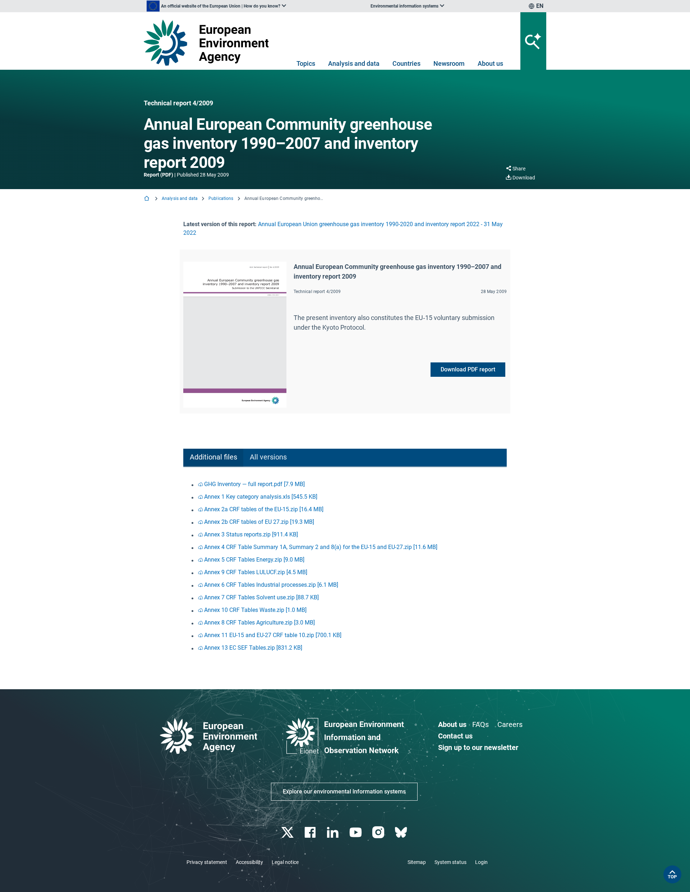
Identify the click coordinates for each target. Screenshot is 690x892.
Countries (406, 63)
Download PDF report (468, 369)
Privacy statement (207, 862)
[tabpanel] (345, 567)
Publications (220, 198)
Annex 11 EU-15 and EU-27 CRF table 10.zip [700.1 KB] (272, 635)
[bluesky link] (401, 832)
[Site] (209, 42)
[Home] (147, 199)
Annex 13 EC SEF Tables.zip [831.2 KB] (253, 647)
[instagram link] (379, 832)
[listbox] (216, 6)
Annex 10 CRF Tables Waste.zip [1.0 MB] (255, 610)
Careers (510, 724)
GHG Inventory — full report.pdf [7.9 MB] (254, 484)
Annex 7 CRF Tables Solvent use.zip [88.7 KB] (261, 597)
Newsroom (449, 63)
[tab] (213, 458)
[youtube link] (356, 832)
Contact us (455, 736)
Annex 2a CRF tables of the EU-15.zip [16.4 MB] (263, 509)
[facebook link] (311, 832)
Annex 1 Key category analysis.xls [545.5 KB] (260, 496)
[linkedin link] (334, 832)
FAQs (480, 724)
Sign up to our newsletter (478, 747)
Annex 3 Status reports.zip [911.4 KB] (251, 534)
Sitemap (417, 862)
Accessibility (249, 862)
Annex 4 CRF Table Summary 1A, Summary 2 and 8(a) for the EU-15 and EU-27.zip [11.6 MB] (320, 547)
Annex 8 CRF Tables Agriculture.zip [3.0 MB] (259, 622)
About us (490, 63)
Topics (305, 63)
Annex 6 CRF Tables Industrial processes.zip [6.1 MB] (271, 584)
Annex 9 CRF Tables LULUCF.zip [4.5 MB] (255, 572)
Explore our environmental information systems (344, 791)
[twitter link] (288, 832)
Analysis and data (354, 63)
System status (450, 862)
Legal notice (285, 862)
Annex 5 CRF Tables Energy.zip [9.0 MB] (254, 559)
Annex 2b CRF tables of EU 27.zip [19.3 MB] (259, 521)
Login (481, 862)
